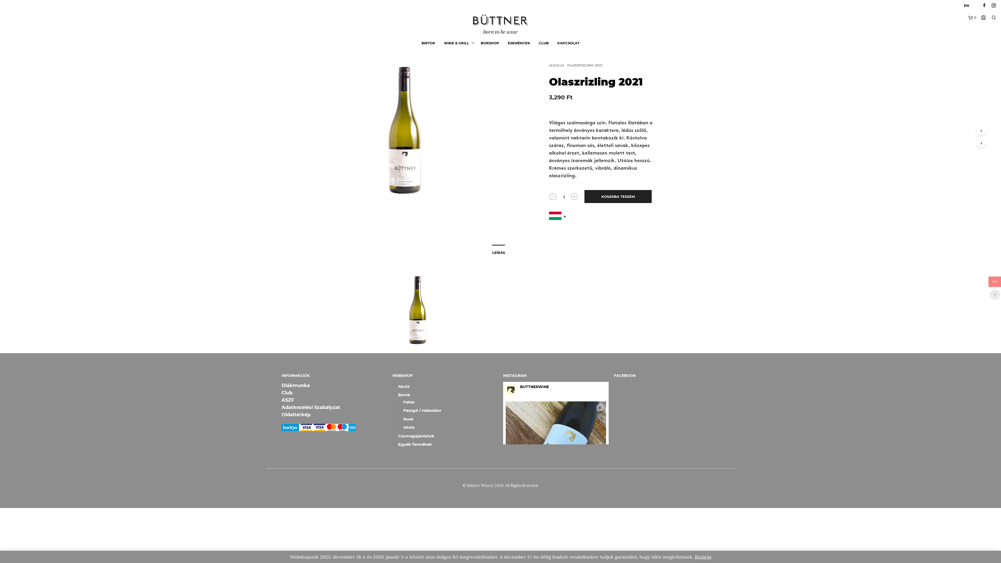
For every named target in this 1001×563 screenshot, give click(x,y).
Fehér (409, 402)
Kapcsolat (568, 43)
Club (544, 43)
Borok (404, 394)
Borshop (490, 43)
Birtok (428, 43)
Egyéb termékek (415, 444)
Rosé (408, 419)
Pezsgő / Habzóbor (422, 410)
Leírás (498, 252)
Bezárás (703, 557)
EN (966, 5)
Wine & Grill (456, 43)
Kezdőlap (556, 65)
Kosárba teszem (618, 196)
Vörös (409, 427)
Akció (404, 386)
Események (519, 43)
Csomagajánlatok (416, 435)
